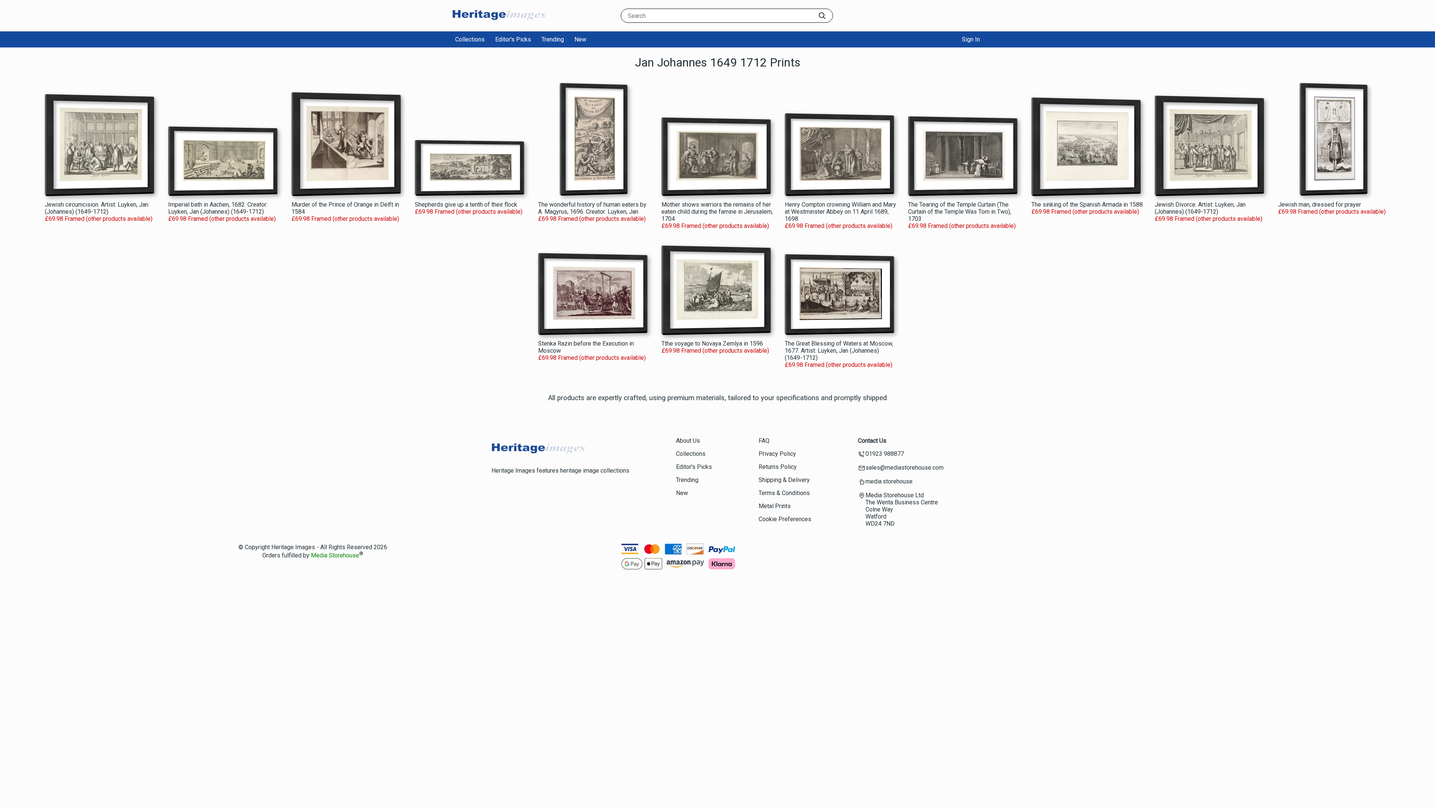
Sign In (971, 39)
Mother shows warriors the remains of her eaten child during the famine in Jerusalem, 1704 (717, 211)
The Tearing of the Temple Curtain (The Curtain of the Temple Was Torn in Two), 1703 (959, 211)
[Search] (822, 15)
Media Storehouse (335, 555)
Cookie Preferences (785, 519)
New (580, 39)
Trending (552, 39)
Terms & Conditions (784, 493)
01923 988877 (884, 453)
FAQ (764, 440)
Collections (470, 39)
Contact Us (872, 440)
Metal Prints (775, 506)
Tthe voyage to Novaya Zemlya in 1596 (712, 343)
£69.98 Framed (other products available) (98, 218)
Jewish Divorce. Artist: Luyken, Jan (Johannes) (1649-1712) (1200, 208)
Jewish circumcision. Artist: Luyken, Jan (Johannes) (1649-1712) (96, 208)
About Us (688, 440)
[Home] (499, 24)
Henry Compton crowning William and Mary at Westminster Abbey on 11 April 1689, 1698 (840, 211)
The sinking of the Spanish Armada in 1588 (1087, 204)
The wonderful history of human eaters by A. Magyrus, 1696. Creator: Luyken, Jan (592, 208)
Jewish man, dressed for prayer (1319, 204)
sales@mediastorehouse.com (904, 467)
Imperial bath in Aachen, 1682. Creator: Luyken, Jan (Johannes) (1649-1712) (218, 208)
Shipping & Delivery (784, 479)
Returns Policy (778, 466)
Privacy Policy (777, 453)
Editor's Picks (513, 39)
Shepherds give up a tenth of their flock (466, 204)
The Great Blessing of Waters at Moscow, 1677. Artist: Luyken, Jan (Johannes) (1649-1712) (839, 350)
